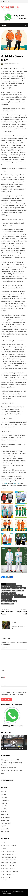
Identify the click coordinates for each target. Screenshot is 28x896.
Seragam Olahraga (19, 590)
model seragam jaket (6, 590)
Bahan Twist (4, 773)
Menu (4, 25)
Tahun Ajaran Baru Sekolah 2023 (10, 760)
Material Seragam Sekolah (8, 768)
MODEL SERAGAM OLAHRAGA (9, 866)
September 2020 (5, 823)
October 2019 (5, 832)
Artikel (3, 843)
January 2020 (4, 829)
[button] (14, 743)
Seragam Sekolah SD (17, 595)
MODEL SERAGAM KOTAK (8, 863)
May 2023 (3, 791)
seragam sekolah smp (20, 597)
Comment (4, 648)
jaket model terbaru (6, 586)
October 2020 (5, 820)
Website (3, 685)
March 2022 (4, 803)
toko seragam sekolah (7, 603)
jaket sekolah (17, 586)
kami (6, 483)
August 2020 (4, 826)
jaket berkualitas (11, 584)
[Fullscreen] (25, 748)
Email (3, 677)
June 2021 (4, 806)
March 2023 (4, 797)
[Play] (3, 748)
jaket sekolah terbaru (7, 588)
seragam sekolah (5, 595)
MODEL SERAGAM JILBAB (8, 857)
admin (6, 63)
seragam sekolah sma (7, 597)
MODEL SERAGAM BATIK (8, 851)
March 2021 (4, 812)
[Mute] (22, 748)
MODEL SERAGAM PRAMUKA (9, 871)
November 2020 (5, 817)
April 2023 (3, 794)
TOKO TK (3, 880)
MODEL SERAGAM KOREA (8, 860)
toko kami (16, 483)
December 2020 (5, 814)
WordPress (4, 893)
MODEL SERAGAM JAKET (7, 53)
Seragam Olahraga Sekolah (8, 592)
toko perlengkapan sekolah (8, 601)
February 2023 (5, 800)
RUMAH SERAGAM (6, 877)
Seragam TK (10, 7)
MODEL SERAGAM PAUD (8, 868)
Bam (10, 893)
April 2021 (3, 809)
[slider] (13, 748)
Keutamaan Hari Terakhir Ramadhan (11, 770)
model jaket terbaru (20, 588)
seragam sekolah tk (6, 599)
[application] (14, 742)
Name (3, 670)
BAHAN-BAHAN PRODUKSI (8, 846)
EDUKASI (3, 848)
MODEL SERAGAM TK (7, 874)
